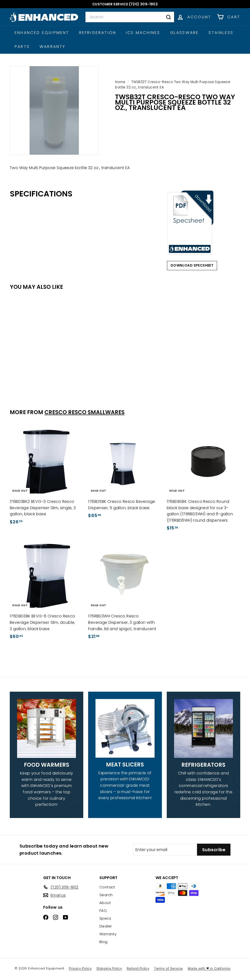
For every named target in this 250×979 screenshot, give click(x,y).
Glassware (184, 32)
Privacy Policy (80, 968)
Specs (105, 918)
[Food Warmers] (46, 728)
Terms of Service (168, 968)
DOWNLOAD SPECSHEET (192, 265)
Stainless (220, 32)
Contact (107, 887)
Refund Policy (138, 968)
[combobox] (129, 17)
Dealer (105, 926)
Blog (103, 941)
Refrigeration (97, 32)
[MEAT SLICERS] (124, 728)
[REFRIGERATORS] (203, 728)
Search (106, 894)
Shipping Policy (109, 968)
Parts (22, 46)
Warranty (53, 46)
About (105, 902)
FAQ (103, 910)
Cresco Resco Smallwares (84, 412)
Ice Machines (143, 32)
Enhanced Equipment (42, 32)
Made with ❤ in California (209, 968)
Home (120, 82)
